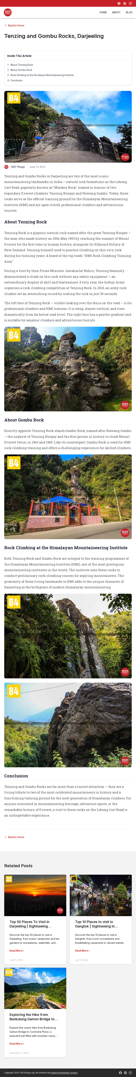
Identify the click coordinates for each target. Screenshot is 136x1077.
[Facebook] (119, 3)
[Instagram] (130, 3)
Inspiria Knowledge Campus (64, 1073)
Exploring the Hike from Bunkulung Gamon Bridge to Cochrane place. (32, 1019)
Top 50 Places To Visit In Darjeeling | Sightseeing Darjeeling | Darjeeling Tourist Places (34, 928)
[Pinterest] (125, 3)
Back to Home (16, 25)
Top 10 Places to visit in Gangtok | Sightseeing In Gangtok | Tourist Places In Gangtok (97, 928)
